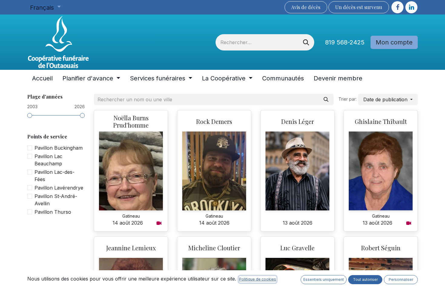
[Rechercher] (306, 42)
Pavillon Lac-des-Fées (54, 175)
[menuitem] (42, 78)
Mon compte (394, 42)
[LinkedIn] (411, 7)
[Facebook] (397, 7)
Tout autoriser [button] (365, 279)
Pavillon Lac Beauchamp (48, 160)
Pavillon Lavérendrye (59, 188)
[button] (388, 99)
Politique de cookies (257, 279)
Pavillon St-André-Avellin (56, 199)
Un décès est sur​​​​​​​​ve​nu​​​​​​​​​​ (358, 7)
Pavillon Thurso (53, 212)
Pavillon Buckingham (59, 148)
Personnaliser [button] (401, 279)
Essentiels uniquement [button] (323, 279)
